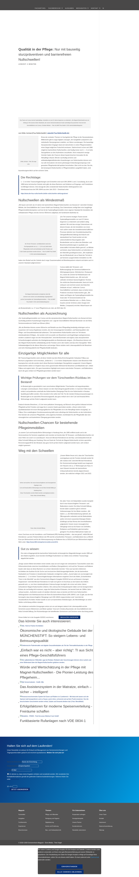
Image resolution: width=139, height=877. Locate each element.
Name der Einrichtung (14, 762)
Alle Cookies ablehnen (69, 872)
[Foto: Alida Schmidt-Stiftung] (37, 525)
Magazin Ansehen (69, 617)
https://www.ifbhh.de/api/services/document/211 (42, 542)
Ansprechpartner (12, 766)
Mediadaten (81, 8)
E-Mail (9, 770)
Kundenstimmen (77, 826)
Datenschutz (15, 779)
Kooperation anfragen (78, 814)
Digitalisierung (49, 822)
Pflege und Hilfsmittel (51, 814)
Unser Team (102, 814)
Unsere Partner (77, 822)
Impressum (102, 822)
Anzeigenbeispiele (77, 818)
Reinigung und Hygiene (52, 818)
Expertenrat (21, 826)
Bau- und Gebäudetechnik (53, 830)
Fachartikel (40, 8)
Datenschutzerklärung (105, 826)
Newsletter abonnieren (79, 830)
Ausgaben (69, 8)
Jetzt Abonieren (19, 789)
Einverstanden (69, 866)
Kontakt (94, 8)
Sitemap (101, 830)
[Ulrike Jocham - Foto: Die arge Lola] (28, 158)
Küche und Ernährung (52, 826)
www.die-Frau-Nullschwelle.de (58, 133)
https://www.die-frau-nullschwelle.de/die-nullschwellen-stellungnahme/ (44, 193)
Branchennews (22, 830)
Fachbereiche (54, 8)
